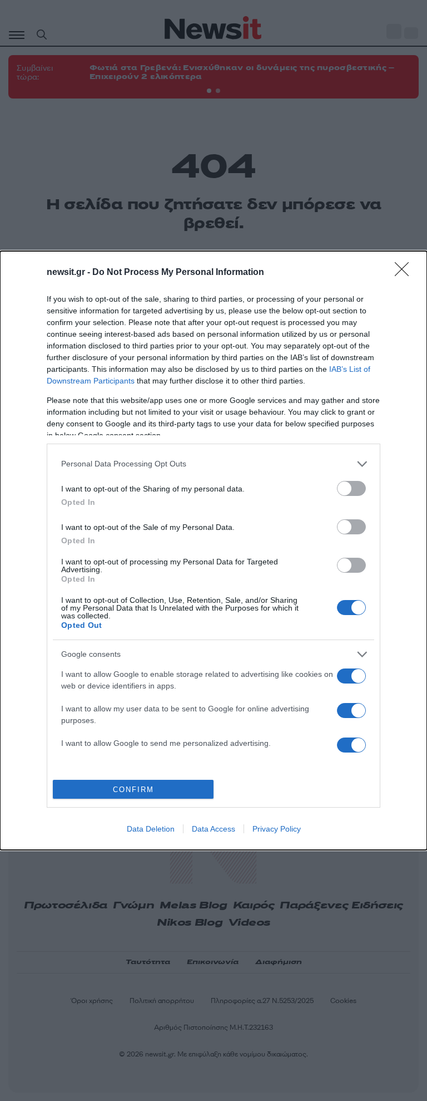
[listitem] (213, 464)
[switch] (351, 488)
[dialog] (213, 550)
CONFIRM (133, 789)
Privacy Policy (276, 828)
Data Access (213, 828)
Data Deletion (151, 828)
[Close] (405, 272)
